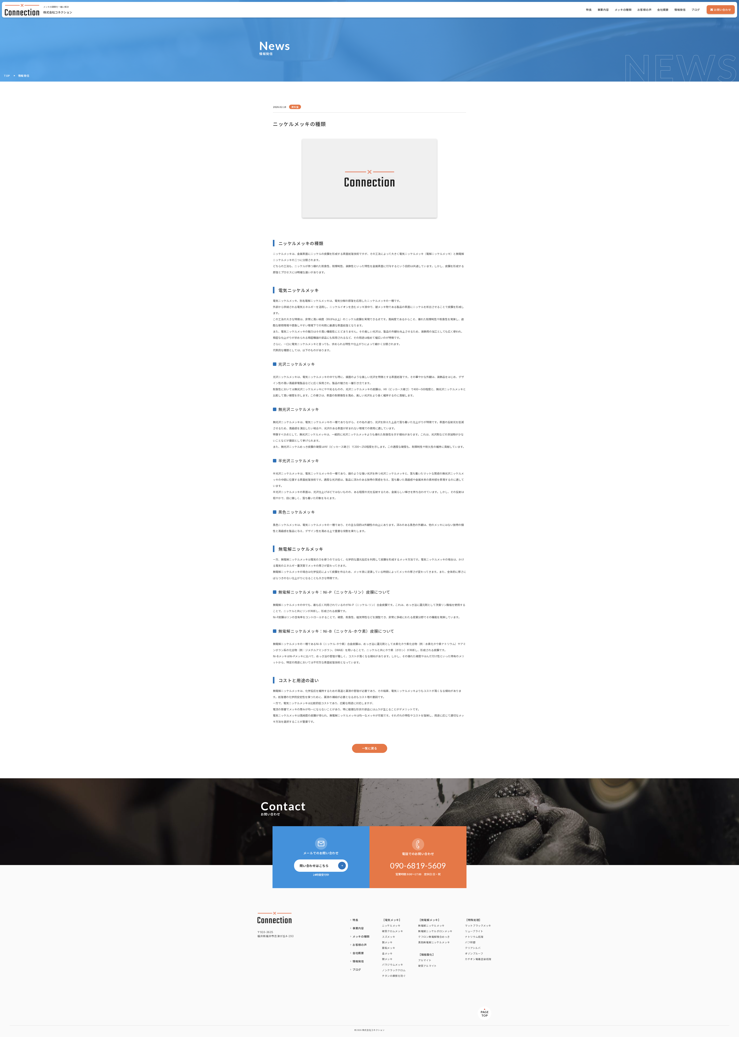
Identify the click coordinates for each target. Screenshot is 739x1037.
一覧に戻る (369, 748)
